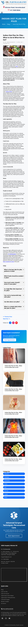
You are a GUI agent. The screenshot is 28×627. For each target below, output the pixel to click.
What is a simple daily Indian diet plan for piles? (14, 307)
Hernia (5, 484)
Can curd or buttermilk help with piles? (14, 296)
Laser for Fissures (5, 593)
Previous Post (8, 316)
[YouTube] (16, 323)
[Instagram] (13, 323)
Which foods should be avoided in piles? (14, 276)
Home (3, 24)
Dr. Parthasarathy (12, 254)
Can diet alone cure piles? (14, 302)
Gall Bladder (7, 480)
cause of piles (9, 91)
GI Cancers (3, 603)
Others (5, 497)
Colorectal (6, 473)
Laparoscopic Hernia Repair (7, 595)
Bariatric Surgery (5, 601)
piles (17, 66)
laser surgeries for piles (8, 261)
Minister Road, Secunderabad (15, 7)
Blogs (8, 24)
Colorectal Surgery (5, 599)
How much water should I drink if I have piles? (14, 283)
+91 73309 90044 (15, 10)
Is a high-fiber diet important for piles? (14, 289)
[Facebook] (10, 323)
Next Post (6, 319)
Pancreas (6, 490)
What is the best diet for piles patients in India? (14, 270)
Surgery (6, 494)
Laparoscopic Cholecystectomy (8, 597)
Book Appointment (9, 340)
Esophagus (6, 477)
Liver (5, 487)
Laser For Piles (4, 591)
